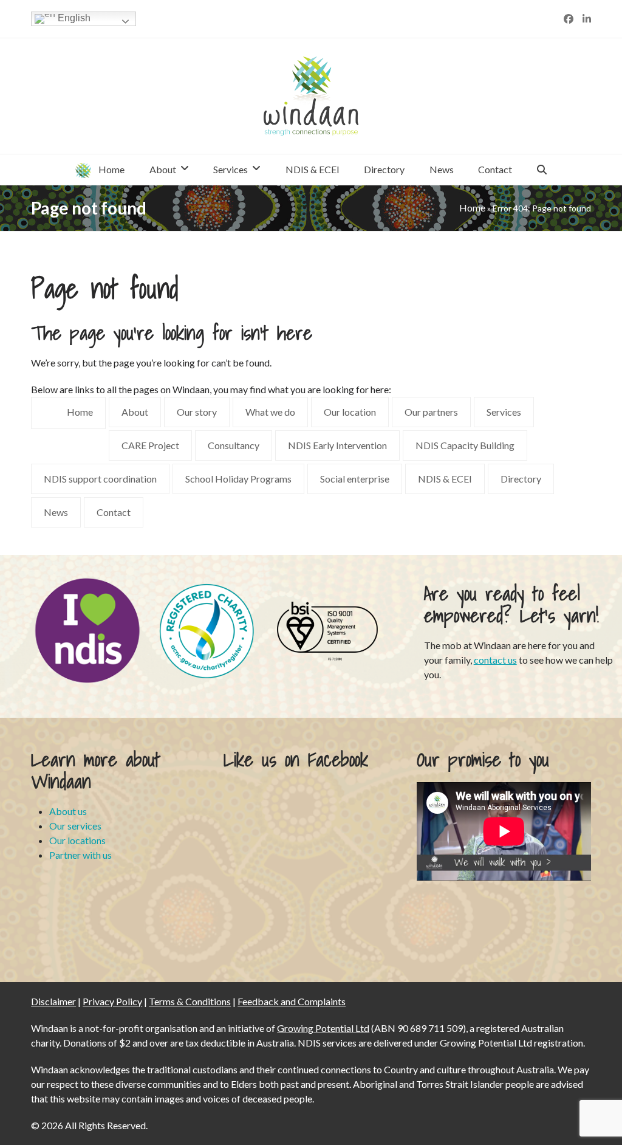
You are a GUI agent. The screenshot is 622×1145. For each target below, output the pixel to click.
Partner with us (80, 855)
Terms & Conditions (190, 1001)
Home (472, 207)
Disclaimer (53, 1001)
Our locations (77, 840)
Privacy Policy (112, 1001)
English (73, 18)
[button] (542, 169)
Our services (75, 825)
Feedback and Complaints (292, 1001)
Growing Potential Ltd (323, 1028)
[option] (87, 630)
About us (68, 811)
